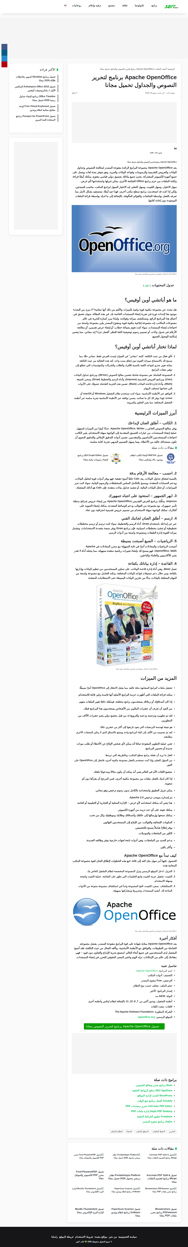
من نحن (113, 1236)
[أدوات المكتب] (171, 7)
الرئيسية (171, 69)
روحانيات (76, 5)
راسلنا (54, 1236)
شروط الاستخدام (84, 1236)
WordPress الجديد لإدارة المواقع (154, 1095)
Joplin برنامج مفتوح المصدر (157, 1121)
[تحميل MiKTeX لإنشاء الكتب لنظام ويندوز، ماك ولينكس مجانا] (171, 458)
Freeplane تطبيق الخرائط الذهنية (154, 1116)
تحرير (171, 1131)
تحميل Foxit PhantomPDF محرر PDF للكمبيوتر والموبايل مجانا (89, 1175)
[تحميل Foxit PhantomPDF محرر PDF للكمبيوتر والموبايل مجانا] (88, 1161)
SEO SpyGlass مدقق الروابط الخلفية (152, 1090)
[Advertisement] (94, 38)
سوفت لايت (170, 93)
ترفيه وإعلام (95, 5)
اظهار (147, 285)
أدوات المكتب (160, 69)
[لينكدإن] (4, 58)
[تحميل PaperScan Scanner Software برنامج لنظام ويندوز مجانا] (124, 1196)
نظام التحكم (116, 1131)
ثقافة (124, 5)
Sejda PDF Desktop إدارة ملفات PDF (151, 1111)
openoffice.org (146, 1017)
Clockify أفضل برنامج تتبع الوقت (154, 1100)
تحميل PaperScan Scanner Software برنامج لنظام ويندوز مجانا (125, 1212)
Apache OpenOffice (147, 970)
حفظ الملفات (158, 1131)
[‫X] (4, 53)
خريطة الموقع (66, 1236)
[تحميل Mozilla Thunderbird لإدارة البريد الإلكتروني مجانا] (88, 1196)
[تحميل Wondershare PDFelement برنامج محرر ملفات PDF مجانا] (161, 1196)
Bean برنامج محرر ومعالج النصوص (154, 1085)
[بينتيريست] (4, 64)
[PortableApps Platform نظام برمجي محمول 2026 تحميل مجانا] (124, 1162)
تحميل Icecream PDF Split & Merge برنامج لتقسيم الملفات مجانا (162, 1178)
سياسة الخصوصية (127, 1236)
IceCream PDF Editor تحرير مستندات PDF (149, 1106)
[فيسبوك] (4, 47)
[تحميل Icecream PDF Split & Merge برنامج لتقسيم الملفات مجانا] (161, 1162)
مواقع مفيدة (101, 1236)
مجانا (128, 1131)
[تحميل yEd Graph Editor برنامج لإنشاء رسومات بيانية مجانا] (116, 458)
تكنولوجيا (139, 5)
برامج (154, 5)
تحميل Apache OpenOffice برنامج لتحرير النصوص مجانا (123, 1026)
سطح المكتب (141, 1131)
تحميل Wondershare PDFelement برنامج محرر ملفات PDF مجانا (164, 1212)
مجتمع (111, 5)
